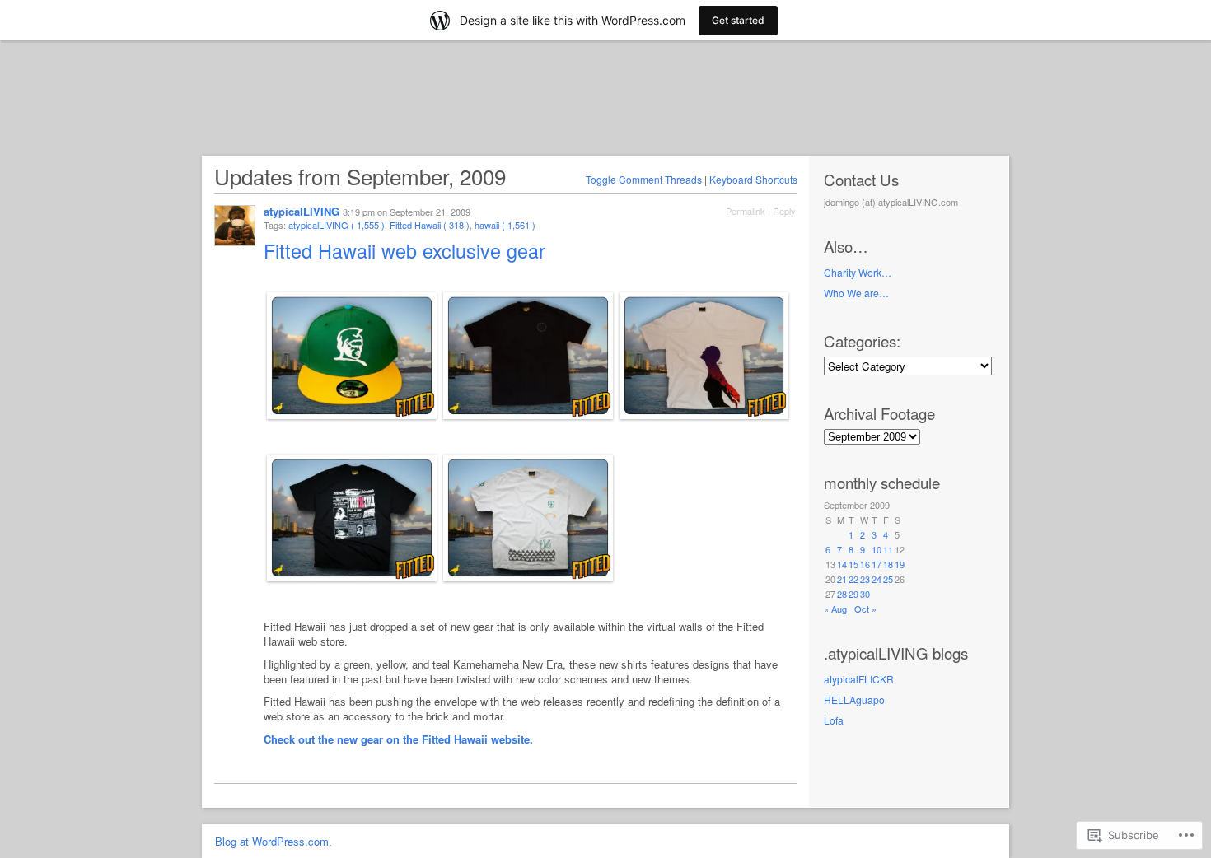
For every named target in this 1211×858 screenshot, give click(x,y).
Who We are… (856, 293)
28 (842, 593)
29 (853, 593)
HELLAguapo (854, 699)
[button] (352, 360)
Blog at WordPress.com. (273, 841)
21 (842, 578)
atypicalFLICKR (859, 679)
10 (876, 549)
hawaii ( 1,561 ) (505, 224)
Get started (738, 20)
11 (888, 549)
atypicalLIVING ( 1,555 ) (336, 224)
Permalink (745, 210)
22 (853, 578)
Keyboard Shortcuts (753, 179)
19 (900, 564)
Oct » (865, 608)
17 (876, 564)
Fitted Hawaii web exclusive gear (407, 250)
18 (888, 564)
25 (888, 578)
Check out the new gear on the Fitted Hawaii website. (398, 739)
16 (865, 564)
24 (876, 578)
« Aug (835, 608)
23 (865, 578)
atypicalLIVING (301, 211)
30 (865, 593)
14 (842, 564)
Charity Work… (857, 272)
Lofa (834, 720)
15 (853, 564)
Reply (784, 210)
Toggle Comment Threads (644, 179)
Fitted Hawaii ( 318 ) (430, 224)
